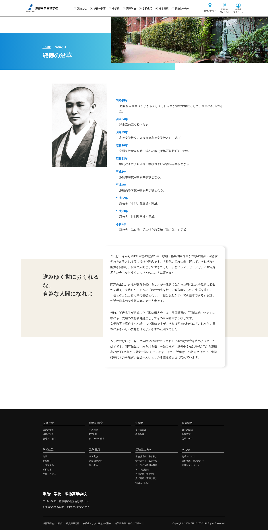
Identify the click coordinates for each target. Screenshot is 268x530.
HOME (46, 47)
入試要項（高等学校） (146, 478)
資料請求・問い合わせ (193, 461)
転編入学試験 (142, 482)
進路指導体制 (95, 461)
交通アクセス (49, 438)
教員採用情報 (72, 523)
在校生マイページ (190, 465)
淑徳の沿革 (48, 430)
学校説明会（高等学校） (147, 461)
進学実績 (93, 456)
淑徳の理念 (48, 434)
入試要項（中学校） (145, 474)
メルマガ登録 (142, 469)
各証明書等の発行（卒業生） (129, 523)
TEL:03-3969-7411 (54, 507)
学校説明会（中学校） (146, 456)
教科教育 (139, 434)
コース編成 (140, 430)
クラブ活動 (48, 465)
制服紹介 (47, 461)
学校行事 (47, 469)
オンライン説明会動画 (146, 465)
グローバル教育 (96, 438)
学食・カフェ (49, 474)
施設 (45, 456)
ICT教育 (93, 434)
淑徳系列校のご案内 (53, 523)
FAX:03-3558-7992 (78, 507)
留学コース (187, 438)
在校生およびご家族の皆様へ (97, 523)
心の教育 (93, 430)
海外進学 (93, 465)
